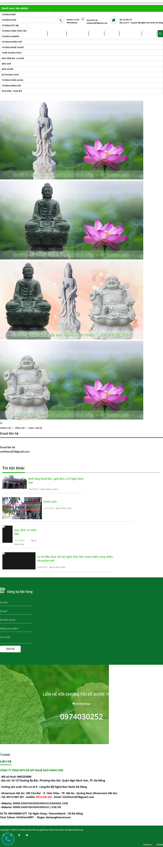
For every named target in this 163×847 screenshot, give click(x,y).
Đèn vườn (7, 69)
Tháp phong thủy (12, 52)
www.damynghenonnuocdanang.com (40, 803)
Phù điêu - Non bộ (12, 91)
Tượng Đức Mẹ (10, 25)
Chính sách (50, 501)
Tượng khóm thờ (12, 41)
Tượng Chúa (9, 19)
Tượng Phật (9, 14)
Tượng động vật (11, 85)
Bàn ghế (6, 63)
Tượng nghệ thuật (13, 47)
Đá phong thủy (10, 74)
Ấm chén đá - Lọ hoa (13, 58)
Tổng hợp (20, 428)
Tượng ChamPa (10, 36)
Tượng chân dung (12, 80)
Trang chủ (5, 428)
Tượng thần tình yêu (14, 30)
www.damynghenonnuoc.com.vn (37, 807)
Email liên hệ (35, 428)
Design (157, 844)
